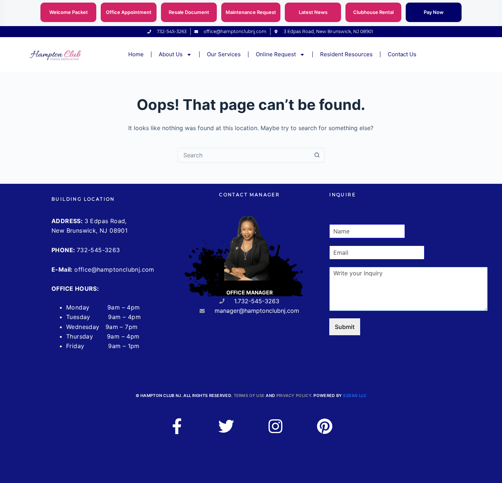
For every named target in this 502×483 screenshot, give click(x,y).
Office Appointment (128, 12)
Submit (345, 326)
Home (136, 54)
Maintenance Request (251, 12)
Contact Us (402, 54)
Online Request (276, 54)
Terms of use (249, 395)
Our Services (224, 54)
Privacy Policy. (294, 395)
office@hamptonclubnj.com (114, 269)
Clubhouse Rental (373, 12)
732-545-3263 (98, 250)
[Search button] (317, 155)
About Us (171, 54)
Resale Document (189, 12)
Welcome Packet (68, 12)
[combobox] (244, 155)
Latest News (313, 12)
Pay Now (434, 12)
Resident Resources (346, 54)
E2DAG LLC (355, 395)
